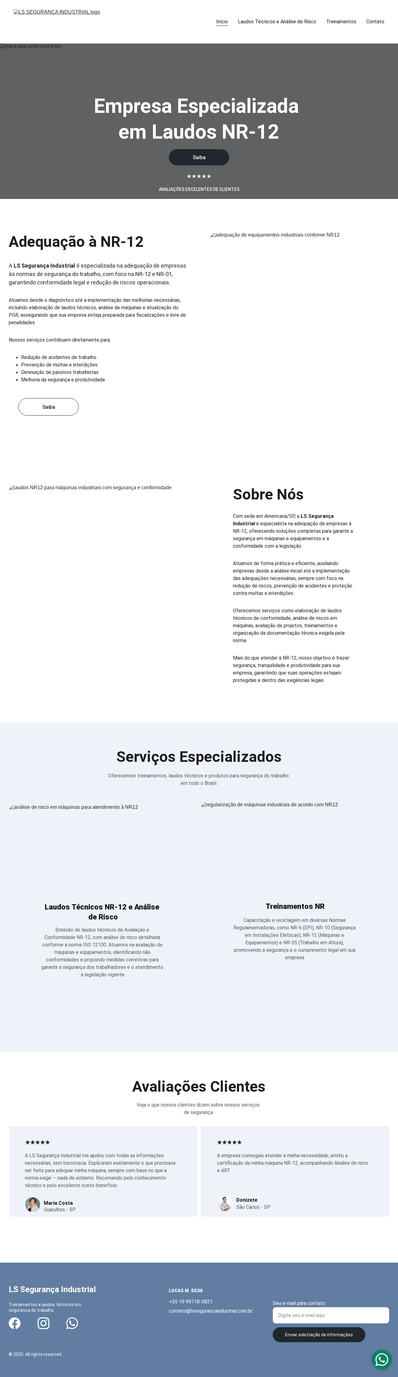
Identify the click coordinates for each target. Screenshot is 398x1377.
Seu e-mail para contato (299, 1303)
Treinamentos (341, 22)
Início (222, 22)
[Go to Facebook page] (15, 1323)
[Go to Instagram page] (43, 1323)
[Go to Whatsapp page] (72, 1323)
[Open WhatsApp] (382, 1360)
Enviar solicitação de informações (319, 1334)
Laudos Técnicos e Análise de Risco (277, 22)
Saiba (199, 157)
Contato (375, 22)
